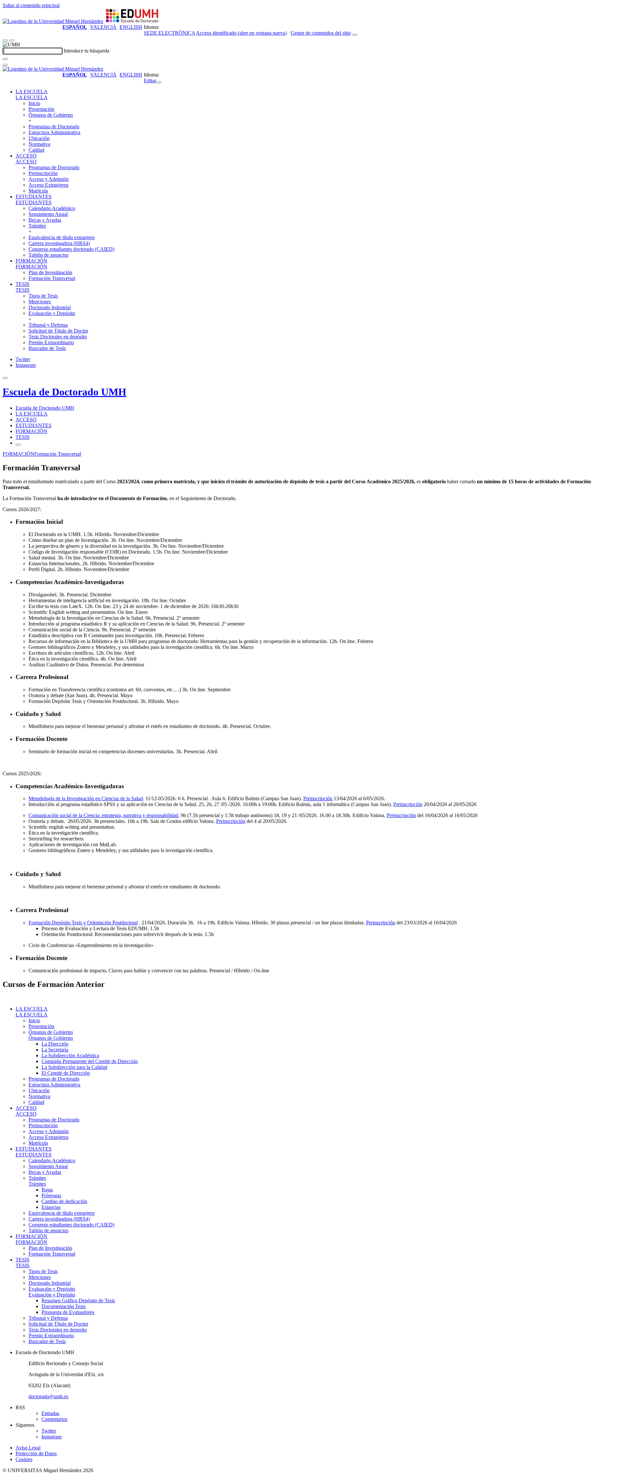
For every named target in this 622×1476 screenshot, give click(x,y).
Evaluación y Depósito (52, 313)
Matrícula (38, 190)
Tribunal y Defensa (48, 325)
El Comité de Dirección (65, 1073)
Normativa (39, 144)
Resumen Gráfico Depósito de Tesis (78, 1300)
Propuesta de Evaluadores (67, 1312)
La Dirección (54, 1044)
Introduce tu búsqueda (86, 50)
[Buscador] (354, 35)
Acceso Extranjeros (48, 185)
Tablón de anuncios (48, 255)
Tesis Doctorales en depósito (58, 336)
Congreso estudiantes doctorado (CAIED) (71, 249)
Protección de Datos (36, 1453)
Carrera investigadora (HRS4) (59, 243)
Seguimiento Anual (48, 214)
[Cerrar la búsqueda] (5, 65)
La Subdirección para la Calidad (74, 1067)
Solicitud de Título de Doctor (58, 331)
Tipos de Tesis (43, 296)
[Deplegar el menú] (18, 445)
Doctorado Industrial (50, 307)
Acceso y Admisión (49, 179)
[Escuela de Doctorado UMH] (131, 21)
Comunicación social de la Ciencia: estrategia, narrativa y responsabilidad (103, 815)
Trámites (37, 225)
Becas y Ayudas (45, 220)
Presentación (41, 109)
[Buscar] (5, 59)
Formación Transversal (52, 278)
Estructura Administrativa (54, 132)
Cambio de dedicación (64, 1201)
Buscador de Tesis (47, 348)
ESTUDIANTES (34, 196)
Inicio (34, 103)
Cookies (24, 1459)
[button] (32, 97)
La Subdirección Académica (70, 1055)
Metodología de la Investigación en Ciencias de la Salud (86, 798)
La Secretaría (54, 1049)
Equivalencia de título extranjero (62, 237)
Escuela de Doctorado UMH (64, 392)
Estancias (51, 1207)
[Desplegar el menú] (11, 40)
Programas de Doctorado (54, 126)
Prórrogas (51, 1195)
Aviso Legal (28, 1447)
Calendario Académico (52, 208)
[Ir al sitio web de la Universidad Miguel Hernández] (53, 21)
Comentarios (54, 1419)
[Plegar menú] (158, 82)
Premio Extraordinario (51, 342)
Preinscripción (43, 173)
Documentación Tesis (63, 1306)
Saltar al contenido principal (31, 5)
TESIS (22, 284)
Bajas (47, 1189)
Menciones (40, 301)
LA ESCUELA (32, 91)
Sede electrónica (169, 33)
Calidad (36, 150)
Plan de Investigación (50, 272)
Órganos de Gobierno (51, 115)
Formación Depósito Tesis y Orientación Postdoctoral (83, 922)
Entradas (50, 1413)
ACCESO (26, 155)
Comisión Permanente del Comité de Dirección (89, 1061)
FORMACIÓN (31, 261)
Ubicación (39, 138)
